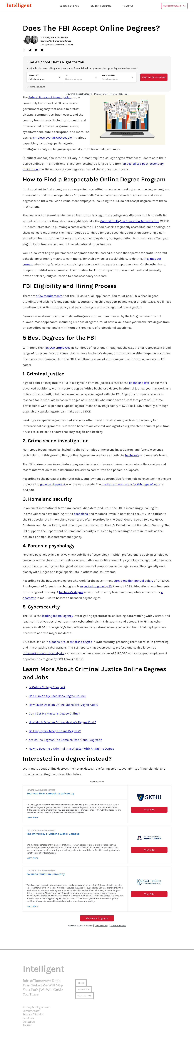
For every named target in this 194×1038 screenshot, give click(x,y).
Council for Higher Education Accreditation (129, 221)
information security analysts (43, 653)
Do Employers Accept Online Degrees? (55, 731)
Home (80, 983)
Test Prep (128, 5)
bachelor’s (132, 455)
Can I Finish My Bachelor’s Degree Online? (57, 696)
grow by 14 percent (53, 484)
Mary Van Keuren (59, 37)
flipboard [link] (36, 50)
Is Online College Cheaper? (47, 687)
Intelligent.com (41, 1007)
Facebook (28, 1018)
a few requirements (49, 296)
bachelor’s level (139, 382)
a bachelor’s (57, 642)
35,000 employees (57, 347)
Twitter (27, 1025)
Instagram (29, 1022)
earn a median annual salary (133, 580)
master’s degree (81, 642)
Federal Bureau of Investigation (49, 97)
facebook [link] (24, 50)
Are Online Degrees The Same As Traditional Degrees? (65, 740)
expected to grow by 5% (96, 586)
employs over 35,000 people (52, 137)
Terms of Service (33, 1015)
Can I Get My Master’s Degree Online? (54, 713)
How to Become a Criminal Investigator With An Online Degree (71, 748)
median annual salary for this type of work (131, 484)
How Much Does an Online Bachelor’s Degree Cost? (63, 704)
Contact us (84, 995)
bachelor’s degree (71, 592)
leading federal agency (57, 616)
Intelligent (19, 5)
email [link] (41, 50)
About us (83, 989)
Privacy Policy (31, 1011)
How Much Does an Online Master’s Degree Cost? (62, 722)
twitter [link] (30, 50)
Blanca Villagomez (62, 41)
